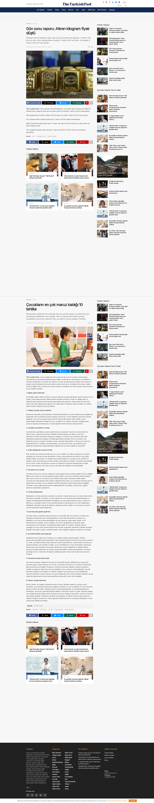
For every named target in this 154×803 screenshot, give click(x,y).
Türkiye (57, 10)
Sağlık (66, 774)
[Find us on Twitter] (106, 2)
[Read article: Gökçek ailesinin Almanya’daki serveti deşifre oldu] (102, 61)
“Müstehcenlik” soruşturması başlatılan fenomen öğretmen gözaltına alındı (42, 207)
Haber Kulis (55, 786)
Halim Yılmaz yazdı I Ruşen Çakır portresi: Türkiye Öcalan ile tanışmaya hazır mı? (118, 147)
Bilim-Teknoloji (102, 10)
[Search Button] (126, 5)
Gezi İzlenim (55, 772)
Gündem (49, 10)
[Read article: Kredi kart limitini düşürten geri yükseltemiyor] (102, 194)
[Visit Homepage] (77, 4)
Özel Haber (68, 764)
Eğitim (54, 764)
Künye (106, 760)
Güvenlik (54, 779)
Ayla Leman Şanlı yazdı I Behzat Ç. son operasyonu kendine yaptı (117, 70)
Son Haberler (41, 10)
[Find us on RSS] (45, 795)
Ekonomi (70, 10)
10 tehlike (35, 609)
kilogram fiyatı (41, 136)
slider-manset (52, 136)
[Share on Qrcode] (87, 103)
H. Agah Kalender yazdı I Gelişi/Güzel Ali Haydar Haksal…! (116, 117)
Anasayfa (28, 23)
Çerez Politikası (109, 757)
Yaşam (83, 10)
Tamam (132, 800)
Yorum (67, 789)
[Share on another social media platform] (91, 103)
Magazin (66, 203)
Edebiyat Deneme (57, 762)
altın (33, 136)
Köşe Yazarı (68, 755)
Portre (67, 772)
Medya (67, 762)
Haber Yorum (69, 752)
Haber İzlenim (56, 784)
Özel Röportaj (69, 767)
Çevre (54, 757)
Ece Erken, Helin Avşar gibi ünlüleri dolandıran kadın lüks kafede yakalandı (117, 232)
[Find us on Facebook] (103, 2)
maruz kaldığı (59, 609)
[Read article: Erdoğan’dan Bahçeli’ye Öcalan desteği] (102, 184)
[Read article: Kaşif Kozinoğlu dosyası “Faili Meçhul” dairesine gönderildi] (42, 164)
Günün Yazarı (56, 776)
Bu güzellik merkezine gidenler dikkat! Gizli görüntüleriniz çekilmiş (76, 207)
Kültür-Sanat (91, 10)
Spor (77, 10)
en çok (51, 609)
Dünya (64, 10)
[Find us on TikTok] (119, 2)
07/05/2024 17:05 (31, 47)
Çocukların (43, 609)
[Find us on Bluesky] (116, 2)
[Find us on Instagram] (109, 2)
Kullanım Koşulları (109, 755)
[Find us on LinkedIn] (112, 2)
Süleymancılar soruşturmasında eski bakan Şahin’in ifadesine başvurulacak (76, 177)
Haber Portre (56, 789)
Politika (67, 769)
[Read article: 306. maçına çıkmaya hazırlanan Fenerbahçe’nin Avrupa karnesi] (102, 51)
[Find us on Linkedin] (40, 795)
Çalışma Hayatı (56, 755)
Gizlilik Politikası (109, 753)
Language (112, 10)
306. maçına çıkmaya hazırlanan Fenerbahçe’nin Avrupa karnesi (117, 50)
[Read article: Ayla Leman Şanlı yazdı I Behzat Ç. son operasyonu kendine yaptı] (102, 71)
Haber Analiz (56, 781)
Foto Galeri (55, 769)
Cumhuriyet (38, 606)
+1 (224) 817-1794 (109, 777)
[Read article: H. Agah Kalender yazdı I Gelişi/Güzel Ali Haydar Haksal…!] (102, 118)
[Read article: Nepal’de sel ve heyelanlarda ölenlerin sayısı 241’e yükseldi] (112, 167)
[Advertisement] (77, 16)
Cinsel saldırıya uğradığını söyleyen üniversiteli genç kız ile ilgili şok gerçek (118, 203)
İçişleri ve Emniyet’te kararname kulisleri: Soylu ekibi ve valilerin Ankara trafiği (118, 30)
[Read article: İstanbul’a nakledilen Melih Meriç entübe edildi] (102, 81)
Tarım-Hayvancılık (70, 781)
